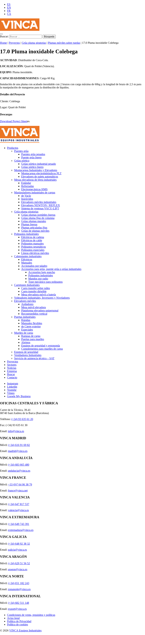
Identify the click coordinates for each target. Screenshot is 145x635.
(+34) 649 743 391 (18, 524)
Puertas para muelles (32, 339)
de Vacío (26, 195)
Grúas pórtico (21, 160)
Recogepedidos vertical (34, 313)
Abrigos (25, 342)
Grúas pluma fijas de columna (37, 218)
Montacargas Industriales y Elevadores (35, 170)
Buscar (11, 374)
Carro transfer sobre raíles (35, 288)
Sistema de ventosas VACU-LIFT (40, 208)
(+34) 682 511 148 (18, 602)
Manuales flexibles (31, 323)
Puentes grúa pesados (33, 154)
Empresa (12, 371)
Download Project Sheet (13, 121)
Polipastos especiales (32, 249)
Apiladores (27, 304)
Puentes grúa (21, 151)
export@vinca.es (17, 608)
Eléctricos (26, 259)
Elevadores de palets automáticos (39, 176)
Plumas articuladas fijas (34, 227)
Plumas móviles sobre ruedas (64, 42)
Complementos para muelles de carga (42, 348)
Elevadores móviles (25, 300)
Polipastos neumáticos (33, 246)
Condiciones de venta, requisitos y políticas (31, 614)
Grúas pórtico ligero (32, 166)
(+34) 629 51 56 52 (19, 563)
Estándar (26, 182)
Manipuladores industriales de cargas (34, 192)
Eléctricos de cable (31, 240)
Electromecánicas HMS (34, 189)
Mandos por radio (38, 278)
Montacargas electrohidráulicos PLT (41, 173)
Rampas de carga (30, 336)
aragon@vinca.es (17, 569)
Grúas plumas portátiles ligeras (38, 214)
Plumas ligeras (29, 224)
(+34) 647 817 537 (18, 504)
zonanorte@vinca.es (19, 589)
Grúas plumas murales (33, 221)
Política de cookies (17, 624)
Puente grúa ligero (31, 157)
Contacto (12, 377)
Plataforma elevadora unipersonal (39, 310)
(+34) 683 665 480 (18, 464)
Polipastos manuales (32, 243)
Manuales (26, 262)
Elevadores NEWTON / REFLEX (40, 205)
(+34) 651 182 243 (18, 583)
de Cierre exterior (31, 326)
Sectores (11, 364)
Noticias (11, 367)
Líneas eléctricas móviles (35, 253)
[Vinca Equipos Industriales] (19, 29)
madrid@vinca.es (17, 451)
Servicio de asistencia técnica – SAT (34, 358)
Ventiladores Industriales (27, 355)
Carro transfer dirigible (34, 291)
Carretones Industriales (27, 284)
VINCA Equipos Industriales (25, 630)
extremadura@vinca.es (20, 530)
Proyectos (14, 42)
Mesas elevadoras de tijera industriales (35, 179)
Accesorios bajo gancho (41, 272)
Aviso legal (13, 618)
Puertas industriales (25, 316)
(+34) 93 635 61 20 (22, 419)
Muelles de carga (23, 332)
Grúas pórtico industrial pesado (38, 163)
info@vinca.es (16, 431)
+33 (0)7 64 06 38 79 (20, 484)
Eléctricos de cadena (32, 237)
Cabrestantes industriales (28, 256)
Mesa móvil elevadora (33, 307)
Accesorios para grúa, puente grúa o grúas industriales (51, 269)
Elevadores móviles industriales (38, 202)
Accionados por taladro (34, 265)
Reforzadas (27, 186)
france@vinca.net (18, 490)
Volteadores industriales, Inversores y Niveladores (42, 297)
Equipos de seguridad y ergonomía (40, 345)
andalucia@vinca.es (19, 470)
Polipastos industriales (26, 233)
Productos (12, 147)
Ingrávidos (27, 198)
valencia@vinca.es (18, 510)
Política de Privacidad (19, 621)
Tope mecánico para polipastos (45, 281)
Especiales (27, 329)
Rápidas (25, 320)
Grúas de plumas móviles (35, 230)
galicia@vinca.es (17, 549)
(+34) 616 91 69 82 (19, 444)
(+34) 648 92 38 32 (19, 543)
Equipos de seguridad (26, 351)
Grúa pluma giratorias (34, 42)
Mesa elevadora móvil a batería (38, 294)
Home (3, 42)
